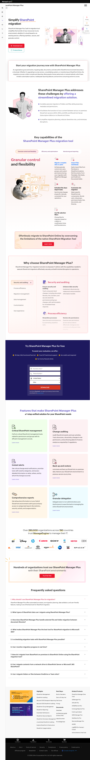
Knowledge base (60, 721)
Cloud (73, 729)
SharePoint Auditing (42, 697)
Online (58, 715)
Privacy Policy (40, 393)
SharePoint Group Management (45, 706)
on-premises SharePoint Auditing (45, 722)
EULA (20, 747)
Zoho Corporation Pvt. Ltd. (41, 755)
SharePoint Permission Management (46, 719)
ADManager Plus (76, 699)
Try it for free (47, 576)
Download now (17, 46)
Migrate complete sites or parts (60, 163)
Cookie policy (75, 747)
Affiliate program (20, 750)
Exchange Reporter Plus (78, 709)
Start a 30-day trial (61, 697)
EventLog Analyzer (77, 712)
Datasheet (59, 710)
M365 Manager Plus (77, 715)
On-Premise (80, 727)
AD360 (74, 724)
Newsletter (32, 750)
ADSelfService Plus (77, 705)
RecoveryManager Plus (78, 721)
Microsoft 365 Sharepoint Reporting (46, 700)
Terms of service (31, 747)
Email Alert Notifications (43, 712)
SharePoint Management (43, 694)
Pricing (86, 19)
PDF (62, 715)
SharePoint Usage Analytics (44, 728)
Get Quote (87, 25)
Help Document (60, 718)
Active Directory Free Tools (79, 732)
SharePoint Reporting (42, 709)
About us (12, 747)
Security (42, 747)
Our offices (54, 750)
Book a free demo (61, 694)
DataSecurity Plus (76, 718)
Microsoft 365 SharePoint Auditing (46, 703)
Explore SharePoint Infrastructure (46, 725)
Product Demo (17, 50)
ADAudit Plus (75, 702)
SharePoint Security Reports (44, 716)
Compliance (52, 747)
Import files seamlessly (75, 163)
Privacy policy (63, 747)
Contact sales (43, 750)
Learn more (48, 244)
